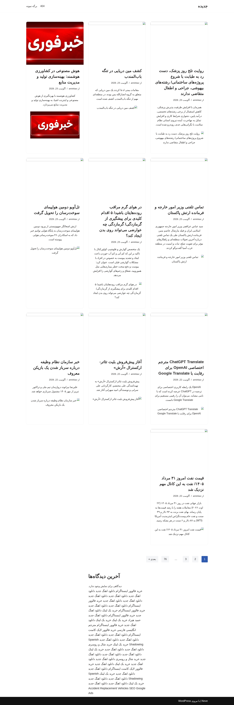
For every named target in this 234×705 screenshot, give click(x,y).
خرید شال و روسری (100, 644)
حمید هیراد (134, 620)
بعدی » (152, 559)
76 (165, 559)
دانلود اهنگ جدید (105, 591)
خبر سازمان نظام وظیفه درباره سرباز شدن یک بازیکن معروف (56, 367)
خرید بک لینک (110, 610)
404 (42, 6)
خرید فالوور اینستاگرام (129, 591)
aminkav (197, 100)
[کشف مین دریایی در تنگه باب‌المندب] (117, 43)
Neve (205, 701)
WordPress (184, 701)
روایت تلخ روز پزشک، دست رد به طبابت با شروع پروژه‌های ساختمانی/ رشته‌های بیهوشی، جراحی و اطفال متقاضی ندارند (179, 82)
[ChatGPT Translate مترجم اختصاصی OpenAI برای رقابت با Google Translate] (179, 334)
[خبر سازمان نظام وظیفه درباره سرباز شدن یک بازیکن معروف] (55, 334)
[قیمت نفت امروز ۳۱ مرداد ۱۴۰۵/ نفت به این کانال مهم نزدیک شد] (179, 450)
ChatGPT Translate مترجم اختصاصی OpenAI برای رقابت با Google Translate (181, 367)
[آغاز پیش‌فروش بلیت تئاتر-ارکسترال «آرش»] (117, 334)
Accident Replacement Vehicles (108, 688)
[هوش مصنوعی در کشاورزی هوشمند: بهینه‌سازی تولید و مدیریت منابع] (55, 43)
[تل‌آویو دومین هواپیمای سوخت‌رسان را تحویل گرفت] (55, 179)
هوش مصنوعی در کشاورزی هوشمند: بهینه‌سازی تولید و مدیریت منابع (57, 76)
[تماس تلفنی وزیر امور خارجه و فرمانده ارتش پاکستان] (179, 179)
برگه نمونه (31, 6)
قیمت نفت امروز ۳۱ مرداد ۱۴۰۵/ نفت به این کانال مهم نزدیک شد (182, 484)
